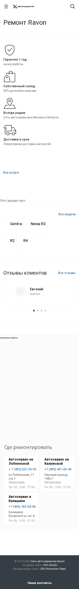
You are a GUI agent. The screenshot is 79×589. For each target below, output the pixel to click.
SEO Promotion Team (53, 568)
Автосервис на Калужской (56, 461)
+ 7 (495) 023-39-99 (22, 469)
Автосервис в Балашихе (20, 499)
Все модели (67, 214)
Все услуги (11, 172)
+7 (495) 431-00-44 (57, 469)
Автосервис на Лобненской (21, 461)
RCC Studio (50, 565)
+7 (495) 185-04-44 (22, 507)
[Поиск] (72, 7)
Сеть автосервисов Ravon (48, 561)
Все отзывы (67, 273)
